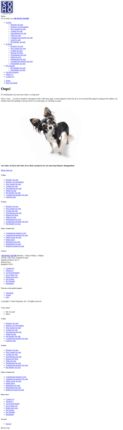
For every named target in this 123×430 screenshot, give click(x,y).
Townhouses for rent (18, 55)
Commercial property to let (16, 233)
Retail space (10, 240)
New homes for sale (18, 29)
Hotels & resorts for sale (15, 246)
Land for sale (16, 40)
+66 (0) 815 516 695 (21, 18)
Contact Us (10, 77)
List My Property (12, 72)
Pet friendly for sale (18, 42)
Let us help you (12, 275)
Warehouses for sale (13, 244)
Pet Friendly (10, 66)
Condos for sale (16, 31)
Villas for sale (16, 35)
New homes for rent (18, 48)
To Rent (9, 44)
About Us (9, 74)
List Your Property (13, 273)
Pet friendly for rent (18, 64)
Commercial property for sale (22, 38)
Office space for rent (13, 237)
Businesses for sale (13, 242)
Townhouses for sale (18, 33)
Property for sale (17, 25)
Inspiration (10, 283)
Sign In (8, 424)
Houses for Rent (17, 53)
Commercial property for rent (22, 61)
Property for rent (17, 46)
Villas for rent (16, 57)
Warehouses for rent (18, 59)
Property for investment (19, 27)
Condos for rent (16, 51)
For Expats (10, 279)
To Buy (9, 23)
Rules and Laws (12, 277)
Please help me (6, 170)
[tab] (10, 312)
